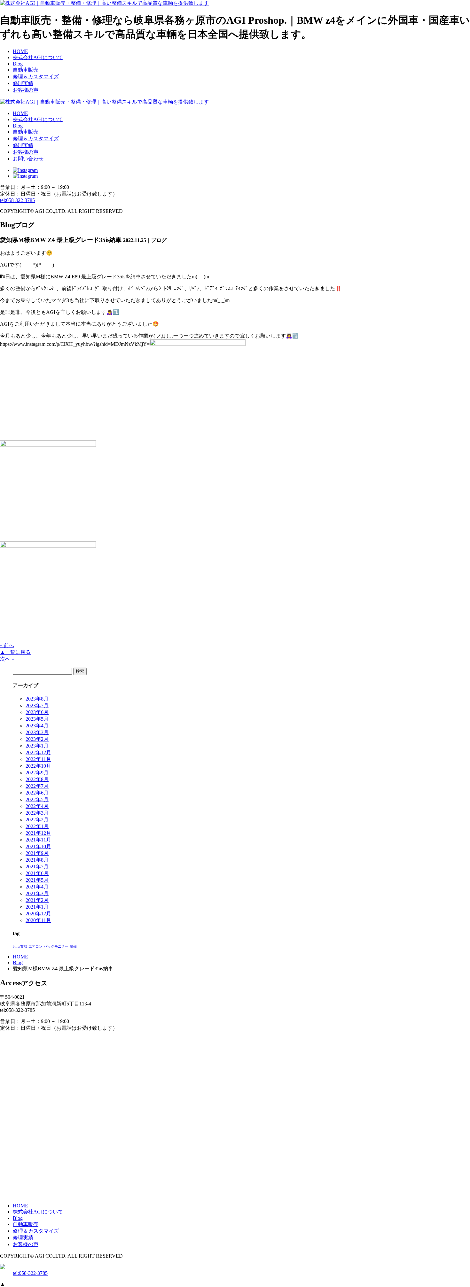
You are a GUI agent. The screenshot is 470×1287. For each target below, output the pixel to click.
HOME (20, 956)
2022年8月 (37, 779)
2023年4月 (37, 725)
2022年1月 (37, 826)
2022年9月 (37, 772)
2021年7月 (37, 866)
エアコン (35, 946)
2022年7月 (37, 786)
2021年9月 (37, 853)
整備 (73, 946)
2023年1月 (37, 745)
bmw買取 (20, 946)
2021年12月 (38, 833)
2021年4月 (37, 886)
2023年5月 (37, 719)
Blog (18, 962)
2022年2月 (37, 819)
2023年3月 (37, 732)
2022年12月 (38, 752)
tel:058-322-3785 (17, 200)
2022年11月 (38, 759)
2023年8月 (37, 699)
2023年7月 (37, 705)
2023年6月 (37, 712)
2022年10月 (38, 766)
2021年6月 (37, 873)
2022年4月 (37, 806)
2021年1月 (37, 907)
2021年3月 (37, 893)
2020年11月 (38, 920)
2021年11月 (38, 839)
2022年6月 (37, 792)
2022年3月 (37, 813)
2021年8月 (37, 860)
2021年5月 (37, 880)
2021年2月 (37, 900)
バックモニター (56, 946)
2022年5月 (37, 799)
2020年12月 (38, 913)
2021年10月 (38, 846)
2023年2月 (37, 739)
